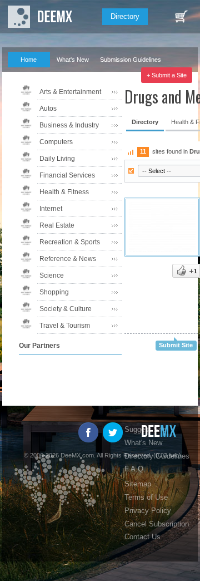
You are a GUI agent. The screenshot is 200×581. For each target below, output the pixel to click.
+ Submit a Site (167, 75)
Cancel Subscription (156, 524)
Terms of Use (146, 497)
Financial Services (67, 175)
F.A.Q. (23, 75)
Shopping (54, 292)
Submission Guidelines (130, 59)
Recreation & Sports (69, 242)
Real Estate (56, 225)
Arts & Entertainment (70, 92)
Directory (125, 16)
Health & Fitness (64, 192)
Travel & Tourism (64, 325)
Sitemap (137, 484)
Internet (50, 209)
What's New (73, 59)
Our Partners (68, 75)
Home (29, 59)
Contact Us (142, 537)
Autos (48, 108)
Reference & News (67, 259)
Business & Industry (69, 125)
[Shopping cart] (181, 16)
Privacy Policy (147, 510)
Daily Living (57, 159)
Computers (56, 142)
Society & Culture (65, 309)
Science (51, 275)
